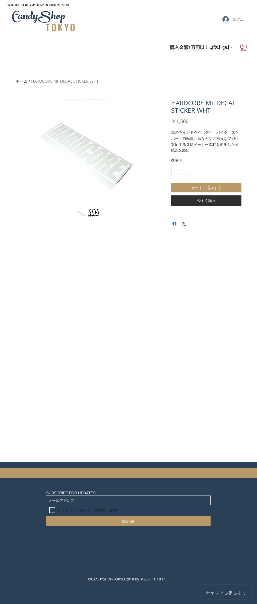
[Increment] (190, 170)
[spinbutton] (183, 170)
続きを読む (180, 150)
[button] (243, 47)
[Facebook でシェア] (174, 224)
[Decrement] (175, 170)
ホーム (22, 81)
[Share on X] (184, 224)
